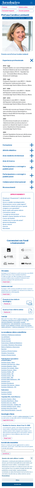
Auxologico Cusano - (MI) (7, 375)
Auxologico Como (5, 381)
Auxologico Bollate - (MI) (7, 374)
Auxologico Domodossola (7, 383)
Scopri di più (6, 282)
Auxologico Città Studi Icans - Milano (10, 364)
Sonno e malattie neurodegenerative (14, 202)
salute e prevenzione (23, 416)
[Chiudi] (31, 458)
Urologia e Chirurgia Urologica (8, 355)
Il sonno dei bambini (9, 218)
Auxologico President (6, 394)
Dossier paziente (24, 10)
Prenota (4, 7)
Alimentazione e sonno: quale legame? (14, 204)
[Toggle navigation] (31, 2)
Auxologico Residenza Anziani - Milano (10, 406)
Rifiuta (17, 480)
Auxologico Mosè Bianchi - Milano (9, 401)
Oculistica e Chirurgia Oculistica (9, 351)
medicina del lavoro (6, 327)
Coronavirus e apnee (9, 212)
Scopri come (7, 438)
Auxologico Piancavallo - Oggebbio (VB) (11, 404)
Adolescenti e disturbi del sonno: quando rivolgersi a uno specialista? (15, 207)
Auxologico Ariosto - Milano (8, 362)
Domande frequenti (8, 10)
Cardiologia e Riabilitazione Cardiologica (11, 335)
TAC (25, 320)
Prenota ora (7, 304)
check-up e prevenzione (18, 327)
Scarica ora (7, 312)
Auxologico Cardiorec (6, 392)
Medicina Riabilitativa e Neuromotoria (10, 347)
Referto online (23, 7)
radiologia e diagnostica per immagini (11, 320)
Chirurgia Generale (5, 339)
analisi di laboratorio (22, 319)
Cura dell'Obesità (5, 337)
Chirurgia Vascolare (6, 341)
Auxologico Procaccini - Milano (8, 370)
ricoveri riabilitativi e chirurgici (13, 325)
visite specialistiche (15, 323)
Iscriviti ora (6, 453)
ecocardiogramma (5, 323)
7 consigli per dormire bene (11, 214)
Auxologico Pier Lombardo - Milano (9, 368)
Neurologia (3, 349)
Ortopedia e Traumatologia (7, 353)
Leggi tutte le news (8, 420)
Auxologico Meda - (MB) (7, 377)
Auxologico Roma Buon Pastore (9, 408)
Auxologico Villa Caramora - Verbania (10, 385)
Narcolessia (6, 228)
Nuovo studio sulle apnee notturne (13, 210)
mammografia (16, 322)
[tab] (17, 60)
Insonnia (5, 226)
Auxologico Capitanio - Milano (8, 399)
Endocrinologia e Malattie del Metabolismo (11, 343)
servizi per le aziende (26, 325)
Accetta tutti (17, 484)
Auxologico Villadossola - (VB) (8, 387)
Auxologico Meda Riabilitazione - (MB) (10, 379)
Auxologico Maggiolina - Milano (9, 366)
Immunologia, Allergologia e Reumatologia (11, 345)
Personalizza (6, 475)
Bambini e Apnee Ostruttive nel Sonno (14, 216)
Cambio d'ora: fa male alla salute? (13, 220)
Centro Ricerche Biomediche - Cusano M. (11, 410)
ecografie (23, 322)
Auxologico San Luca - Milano (8, 402)
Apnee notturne (7, 224)
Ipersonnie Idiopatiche (9, 222)
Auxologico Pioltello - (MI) (7, 372)
